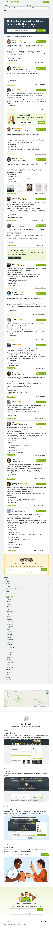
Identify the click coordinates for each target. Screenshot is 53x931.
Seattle (9, 654)
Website (8, 591)
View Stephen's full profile (39, 314)
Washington (10, 661)
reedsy (14, 2)
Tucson (9, 659)
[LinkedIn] (43, 921)
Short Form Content (26, 136)
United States (9, 596)
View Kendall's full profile (40, 193)
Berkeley (9, 601)
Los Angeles (10, 627)
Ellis (13, 401)
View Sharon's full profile (40, 339)
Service (6, 5)
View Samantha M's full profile (38, 505)
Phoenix (9, 641)
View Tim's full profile (40, 63)
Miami (8, 629)
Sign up (46, 1)
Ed (13, 89)
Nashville (9, 632)
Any (7, 579)
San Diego (9, 649)
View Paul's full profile (40, 154)
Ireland (8, 669)
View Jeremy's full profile (39, 550)
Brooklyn (9, 606)
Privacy (13, 924)
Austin (9, 599)
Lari (13, 344)
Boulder (9, 604)
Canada (8, 664)
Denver (9, 617)
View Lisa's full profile (40, 84)
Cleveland (9, 611)
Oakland (9, 636)
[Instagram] (41, 921)
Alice (13, 373)
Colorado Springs (11, 612)
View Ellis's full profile (40, 418)
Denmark (8, 679)
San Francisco (10, 651)
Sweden (8, 676)
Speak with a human (14, 258)
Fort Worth (10, 621)
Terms (8, 924)
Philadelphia (10, 639)
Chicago (9, 609)
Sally (13, 264)
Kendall (14, 158)
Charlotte (9, 607)
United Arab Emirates (11, 671)
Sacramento (10, 646)
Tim (13, 41)
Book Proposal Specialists (13, 588)
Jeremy (14, 510)
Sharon (14, 319)
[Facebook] (46, 921)
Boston (9, 602)
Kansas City (10, 626)
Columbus (9, 614)
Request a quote (41, 41)
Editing (8, 581)
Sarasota (9, 652)
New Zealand (9, 667)
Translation (9, 589)
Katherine (15, 198)
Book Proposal (17, 49)
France (8, 672)
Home (8, 36)
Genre (5, 10)
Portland (9, 644)
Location (29, 5)
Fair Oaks (9, 619)
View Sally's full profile (40, 288)
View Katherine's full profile (39, 220)
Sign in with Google (20, 30)
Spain (7, 674)
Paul (13, 128)
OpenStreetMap (41, 706)
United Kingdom (10, 662)
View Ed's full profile (41, 109)
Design (8, 583)
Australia (8, 666)
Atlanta (9, 597)
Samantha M (16, 483)
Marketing (8, 584)
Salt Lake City (10, 647)
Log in (40, 1)
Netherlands (9, 681)
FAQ (5, 924)
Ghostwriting (9, 586)
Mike (13, 423)
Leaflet (34, 706)
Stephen (15, 292)
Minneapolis (10, 631)
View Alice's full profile (40, 396)
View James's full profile (40, 245)
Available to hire (10, 63)
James (14, 225)
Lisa (13, 67)
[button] (6, 692)
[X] (39, 921)
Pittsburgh (10, 642)
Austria (8, 677)
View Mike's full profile (40, 455)
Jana (14, 460)
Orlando (9, 637)
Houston (9, 622)
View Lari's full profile (40, 368)
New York (9, 634)
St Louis (9, 656)
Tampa (9, 657)
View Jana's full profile (40, 478)
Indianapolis (10, 624)
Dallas (8, 616)
